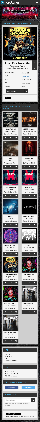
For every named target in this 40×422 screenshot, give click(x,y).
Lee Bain (7, 131)
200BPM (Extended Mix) (31, 129)
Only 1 (29, 245)
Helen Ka (29, 306)
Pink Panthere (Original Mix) (14, 303)
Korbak (13, 306)
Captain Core (17, 66)
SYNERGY (32, 218)
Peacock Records (29, 134)
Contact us (8, 357)
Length (7, 86)
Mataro (32, 189)
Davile (11, 218)
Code (6, 79)
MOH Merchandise (11, 376)
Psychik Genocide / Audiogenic (14, 192)
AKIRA (25, 218)
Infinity (10, 216)
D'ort (29, 160)
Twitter (29, 388)
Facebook (12, 388)
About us (7, 355)
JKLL (29, 277)
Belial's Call (29, 158)
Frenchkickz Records (11, 163)
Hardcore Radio (10, 372)
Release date (9, 72)
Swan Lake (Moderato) (31, 216)
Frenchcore (25, 76)
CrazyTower (29, 250)
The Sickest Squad (29, 131)
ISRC (6, 82)
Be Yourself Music (29, 163)
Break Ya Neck (11, 129)
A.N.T (11, 160)
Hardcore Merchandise (12, 374)
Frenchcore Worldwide (17, 68)
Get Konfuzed (11, 187)
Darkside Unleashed (11, 134)
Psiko (11, 189)
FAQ (6, 359)
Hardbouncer (16, 131)
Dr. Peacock (11, 248)
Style (6, 76)
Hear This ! (29, 187)
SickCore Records (11, 221)
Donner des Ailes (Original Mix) (15, 332)
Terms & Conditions (11, 361)
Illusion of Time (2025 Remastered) (16, 245)
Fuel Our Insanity (11, 274)
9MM (11, 158)
